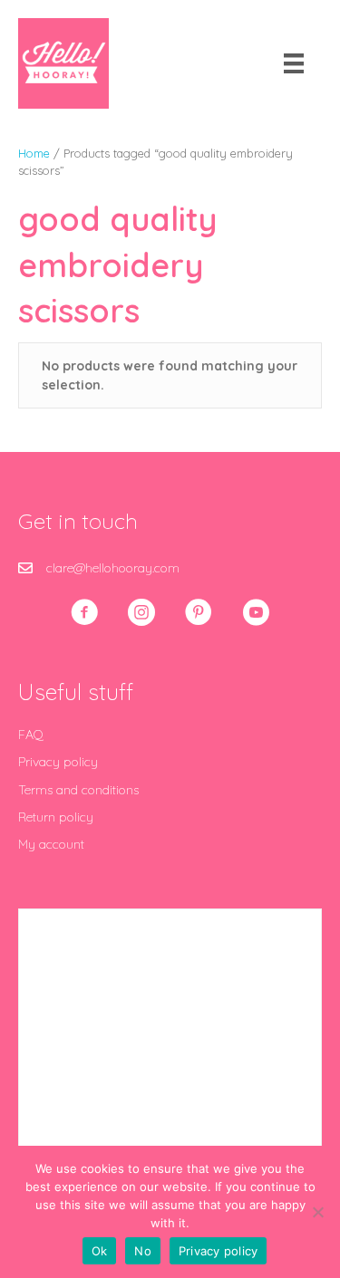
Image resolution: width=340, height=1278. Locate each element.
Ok (100, 1251)
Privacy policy (58, 762)
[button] (84, 612)
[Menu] (294, 63)
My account (51, 844)
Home (34, 153)
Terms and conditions (78, 790)
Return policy (55, 817)
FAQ (31, 734)
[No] (317, 1212)
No (142, 1251)
